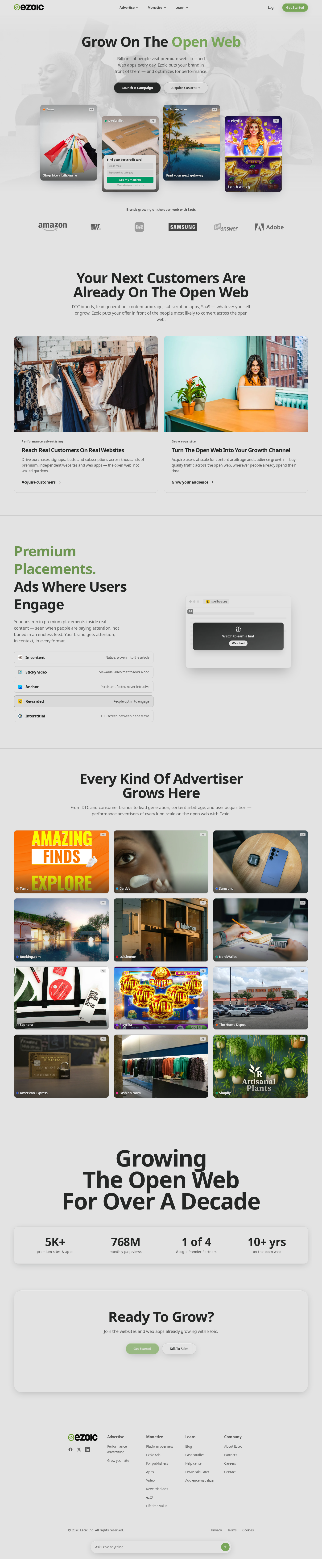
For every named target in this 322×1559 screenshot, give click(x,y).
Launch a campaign (137, 87)
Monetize (155, 7)
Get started (295, 7)
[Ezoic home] (29, 7)
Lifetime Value (157, 1506)
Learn (179, 7)
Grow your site (118, 1460)
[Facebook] (70, 1449)
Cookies (248, 1530)
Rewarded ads (157, 1489)
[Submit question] (225, 1547)
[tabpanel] (238, 632)
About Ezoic (233, 1446)
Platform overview (159, 1446)
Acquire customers (185, 87)
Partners (230, 1455)
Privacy (216, 1530)
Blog (188, 1446)
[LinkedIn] (87, 1449)
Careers (230, 1463)
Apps (150, 1472)
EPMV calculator (197, 1472)
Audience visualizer (200, 1480)
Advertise (127, 7)
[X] (79, 1449)
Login (272, 7)
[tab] (83, 657)
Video (150, 1480)
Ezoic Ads (153, 1455)
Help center (194, 1463)
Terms (232, 1530)
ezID (149, 1497)
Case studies (194, 1455)
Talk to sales (179, 1348)
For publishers (157, 1463)
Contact (230, 1472)
